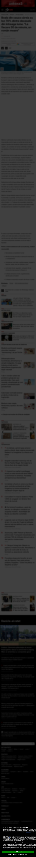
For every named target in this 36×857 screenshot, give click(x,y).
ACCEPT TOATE (18, 851)
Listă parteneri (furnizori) (7, 848)
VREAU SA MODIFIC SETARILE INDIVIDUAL (18, 854)
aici (9, 837)
